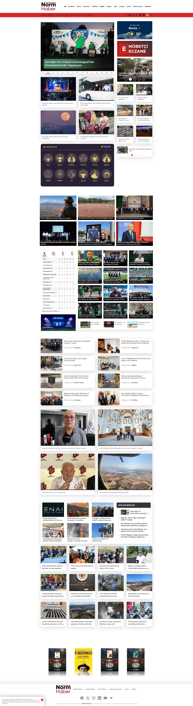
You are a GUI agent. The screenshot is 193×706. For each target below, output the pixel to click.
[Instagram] (93, 698)
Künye (127, 689)
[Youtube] (105, 698)
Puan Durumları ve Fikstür (51, 311)
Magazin (148, 6)
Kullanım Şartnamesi (115, 689)
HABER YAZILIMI (86, 703)
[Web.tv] (147, 15)
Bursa (79, 6)
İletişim (134, 689)
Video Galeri (73, 15)
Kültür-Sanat (138, 6)
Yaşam (109, 6)
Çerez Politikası (90, 689)
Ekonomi (86, 6)
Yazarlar (57, 15)
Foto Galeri (64, 15)
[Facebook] (82, 698)
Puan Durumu (88, 15)
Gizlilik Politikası (78, 689)
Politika (95, 6)
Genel (128, 6)
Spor (115, 6)
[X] (88, 698)
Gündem (71, 6)
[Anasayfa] (65, 6)
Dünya (121, 6)
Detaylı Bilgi (57, 676)
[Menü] (151, 15)
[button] (43, 72)
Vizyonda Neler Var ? (59, 639)
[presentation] (46, 661)
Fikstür (81, 15)
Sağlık (102, 6)
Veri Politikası (102, 689)
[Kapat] (42, 699)
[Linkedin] (99, 698)
